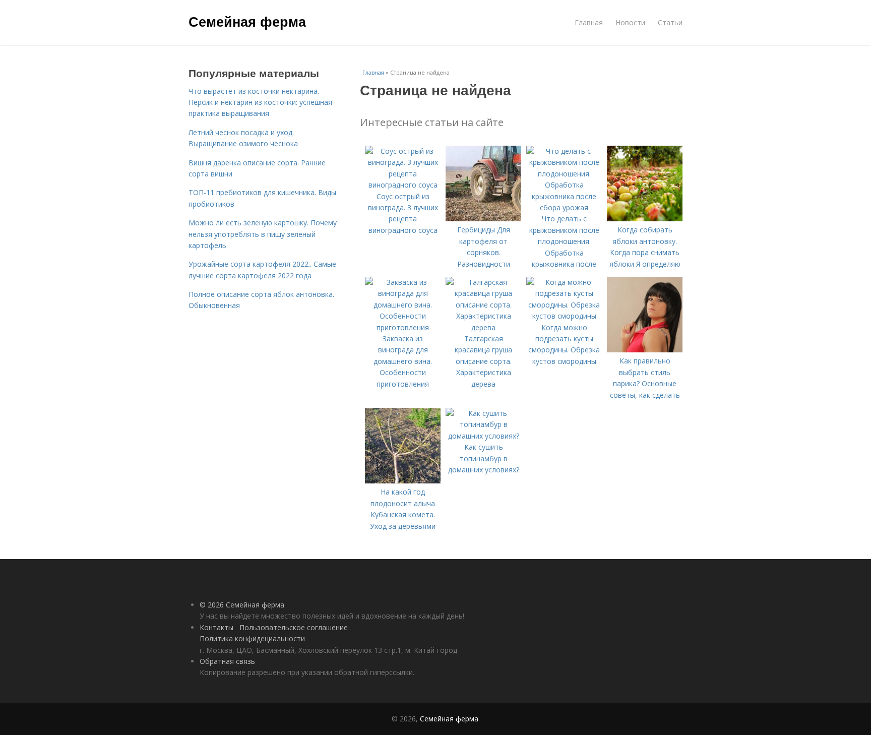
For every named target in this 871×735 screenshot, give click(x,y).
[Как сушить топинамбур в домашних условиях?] (483, 436)
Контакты (216, 627)
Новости (630, 22)
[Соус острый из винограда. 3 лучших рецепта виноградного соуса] (403, 185)
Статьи (670, 22)
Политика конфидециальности (252, 638)
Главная (589, 22)
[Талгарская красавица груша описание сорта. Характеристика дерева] (483, 327)
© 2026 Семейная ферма (242, 604)
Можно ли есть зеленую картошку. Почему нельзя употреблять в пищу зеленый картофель (263, 234)
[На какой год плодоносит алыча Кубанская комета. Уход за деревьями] (403, 480)
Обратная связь (227, 661)
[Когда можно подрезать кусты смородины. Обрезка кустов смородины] (564, 316)
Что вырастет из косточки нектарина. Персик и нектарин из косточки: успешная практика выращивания (260, 102)
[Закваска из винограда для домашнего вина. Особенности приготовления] (403, 327)
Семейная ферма (247, 21)
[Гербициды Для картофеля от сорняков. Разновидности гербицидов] (483, 218)
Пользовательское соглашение (293, 627)
